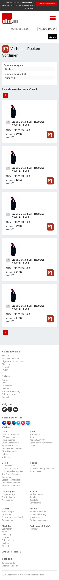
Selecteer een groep (14, 65)
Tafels (4, 532)
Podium (33, 509)
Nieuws (5, 356)
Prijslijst (5, 367)
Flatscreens (7, 466)
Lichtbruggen (8, 491)
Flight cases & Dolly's (40, 526)
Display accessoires (11, 482)
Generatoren (35, 503)
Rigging (33, 463)
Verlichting (6, 534)
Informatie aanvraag (11, 391)
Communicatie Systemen (41, 443)
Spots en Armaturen (11, 434)
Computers (7, 477)
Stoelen (5, 537)
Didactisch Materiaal (11, 480)
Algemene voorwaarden (13, 361)
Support (5, 380)
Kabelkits (34, 500)
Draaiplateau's (36, 517)
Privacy (5, 370)
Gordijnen (6, 514)
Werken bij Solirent (10, 358)
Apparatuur (35, 434)
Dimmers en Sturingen (12, 448)
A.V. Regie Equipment (11, 474)
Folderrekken (8, 540)
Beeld (5, 463)
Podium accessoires (39, 520)
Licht (4, 431)
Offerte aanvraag (9, 394)
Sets (32, 437)
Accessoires (35, 471)
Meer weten (29, 8)
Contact (5, 397)
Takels (32, 466)
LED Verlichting (9, 437)
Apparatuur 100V (37, 440)
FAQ (4, 383)
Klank (32, 431)
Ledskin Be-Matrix (10, 468)
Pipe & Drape (8, 511)
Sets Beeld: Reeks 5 (11, 552)
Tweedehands (8, 563)
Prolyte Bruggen (9, 494)
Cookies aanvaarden (47, 4)
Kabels (5, 454)
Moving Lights (8, 440)
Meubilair (7, 526)
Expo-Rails (6, 457)
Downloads (7, 386)
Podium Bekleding (38, 514)
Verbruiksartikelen (10, 566)
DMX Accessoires (10, 451)
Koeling (5, 546)
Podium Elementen (38, 511)
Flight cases (35, 529)
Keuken (5, 543)
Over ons (6, 388)
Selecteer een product (15, 74)
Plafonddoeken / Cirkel (12, 517)
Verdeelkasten (36, 494)
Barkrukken (7, 529)
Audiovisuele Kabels (11, 485)
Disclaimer (6, 364)
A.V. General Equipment (12, 471)
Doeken (5, 509)
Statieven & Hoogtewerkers (42, 468)
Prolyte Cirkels (8, 497)
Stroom (33, 491)
